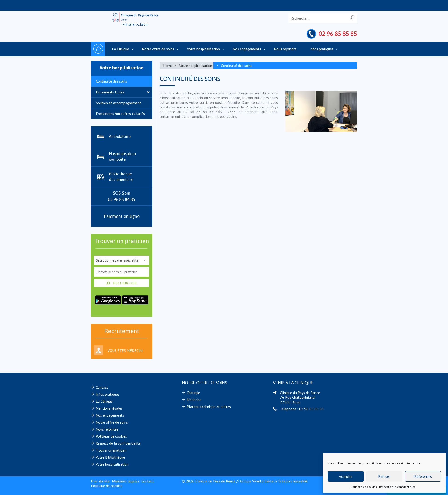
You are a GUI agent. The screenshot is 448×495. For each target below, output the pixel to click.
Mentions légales (109, 408)
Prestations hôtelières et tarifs (120, 113)
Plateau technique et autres (209, 406)
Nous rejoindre (285, 49)
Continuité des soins (111, 81)
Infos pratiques (321, 49)
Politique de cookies (364, 486)
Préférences (423, 476)
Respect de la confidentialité (397, 486)
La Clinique (120, 49)
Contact (102, 387)
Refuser (384, 476)
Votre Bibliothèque (110, 457)
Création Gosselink (293, 481)
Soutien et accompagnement (118, 102)
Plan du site (100, 481)
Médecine (194, 399)
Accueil (98, 49)
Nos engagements (247, 49)
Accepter (346, 476)
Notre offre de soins (158, 49)
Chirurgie (193, 392)
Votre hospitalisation (203, 49)
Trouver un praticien (111, 450)
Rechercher (124, 283)
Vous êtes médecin (125, 350)
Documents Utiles (110, 92)
